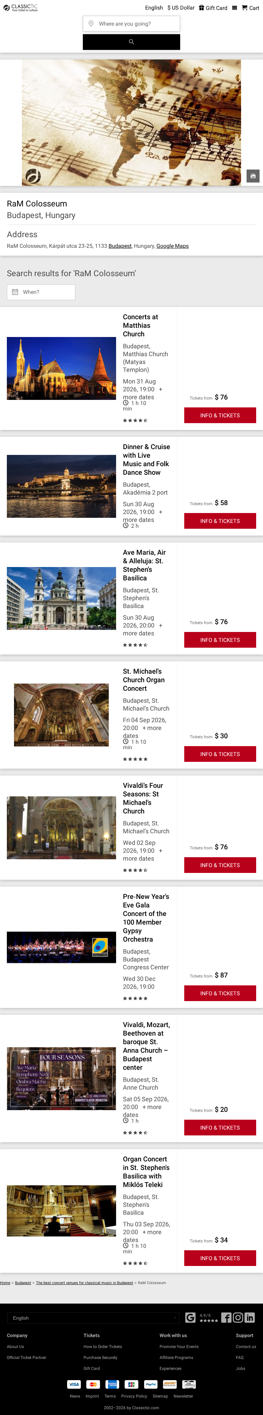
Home (5, 1283)
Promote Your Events (179, 1346)
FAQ (239, 1357)
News (75, 1396)
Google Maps (172, 246)
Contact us (246, 1346)
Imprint (92, 1396)
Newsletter (183, 1396)
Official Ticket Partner (26, 1357)
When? (31, 289)
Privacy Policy (134, 1396)
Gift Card (215, 8)
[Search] (131, 42)
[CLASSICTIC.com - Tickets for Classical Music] (19, 8)
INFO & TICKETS (220, 415)
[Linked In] (250, 1320)
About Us (15, 1346)
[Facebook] (190, 1317)
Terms (110, 1396)
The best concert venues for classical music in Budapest (84, 1283)
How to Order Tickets (103, 1346)
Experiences (170, 1368)
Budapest (120, 246)
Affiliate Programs (176, 1357)
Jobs (240, 1368)
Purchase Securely (100, 1357)
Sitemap (160, 1396)
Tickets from (201, 398)
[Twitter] (238, 1320)
